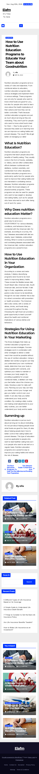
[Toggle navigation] (21, 25)
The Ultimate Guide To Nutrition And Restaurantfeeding (26, 468)
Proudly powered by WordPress (12, 757)
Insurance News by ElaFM (13, 703)
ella (16, 72)
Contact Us (12, 765)
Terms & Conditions (23, 769)
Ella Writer (22, 519)
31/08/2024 (11, 666)
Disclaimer (21, 765)
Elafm (7, 10)
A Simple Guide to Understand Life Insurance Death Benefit (19, 537)
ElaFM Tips (9, 37)
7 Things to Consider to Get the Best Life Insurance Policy (18, 708)
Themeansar (19, 760)
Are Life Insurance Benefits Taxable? (15, 557)
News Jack (31, 757)
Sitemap (12, 769)
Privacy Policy (30, 765)
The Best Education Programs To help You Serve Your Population (13, 469)
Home (6, 765)
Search (6, 575)
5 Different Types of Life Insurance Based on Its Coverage (19, 515)
